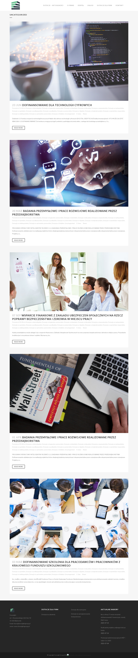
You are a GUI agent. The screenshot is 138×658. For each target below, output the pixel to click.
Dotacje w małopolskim (116, 108)
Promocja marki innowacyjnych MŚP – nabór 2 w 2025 (113, 639)
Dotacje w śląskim (78, 111)
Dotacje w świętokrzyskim (93, 111)
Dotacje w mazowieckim (100, 108)
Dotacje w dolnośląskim (33, 108)
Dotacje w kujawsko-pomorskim (52, 108)
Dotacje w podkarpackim (34, 111)
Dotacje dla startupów (78, 610)
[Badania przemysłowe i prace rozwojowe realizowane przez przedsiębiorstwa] (69, 173)
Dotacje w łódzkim (58, 114)
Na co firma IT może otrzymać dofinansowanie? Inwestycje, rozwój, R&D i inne (113, 617)
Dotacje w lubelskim (70, 108)
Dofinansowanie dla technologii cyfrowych (57, 105)
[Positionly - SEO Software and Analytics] (79, 655)
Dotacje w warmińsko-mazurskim (114, 111)
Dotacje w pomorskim (64, 111)
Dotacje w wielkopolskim (20, 114)
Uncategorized (70, 114)
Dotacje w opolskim (18, 111)
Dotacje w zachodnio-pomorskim (40, 114)
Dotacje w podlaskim (50, 111)
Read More (18, 128)
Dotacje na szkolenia (48, 614)
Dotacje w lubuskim (84, 108)
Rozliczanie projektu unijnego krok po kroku (113, 629)
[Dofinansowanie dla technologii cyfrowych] (69, 61)
